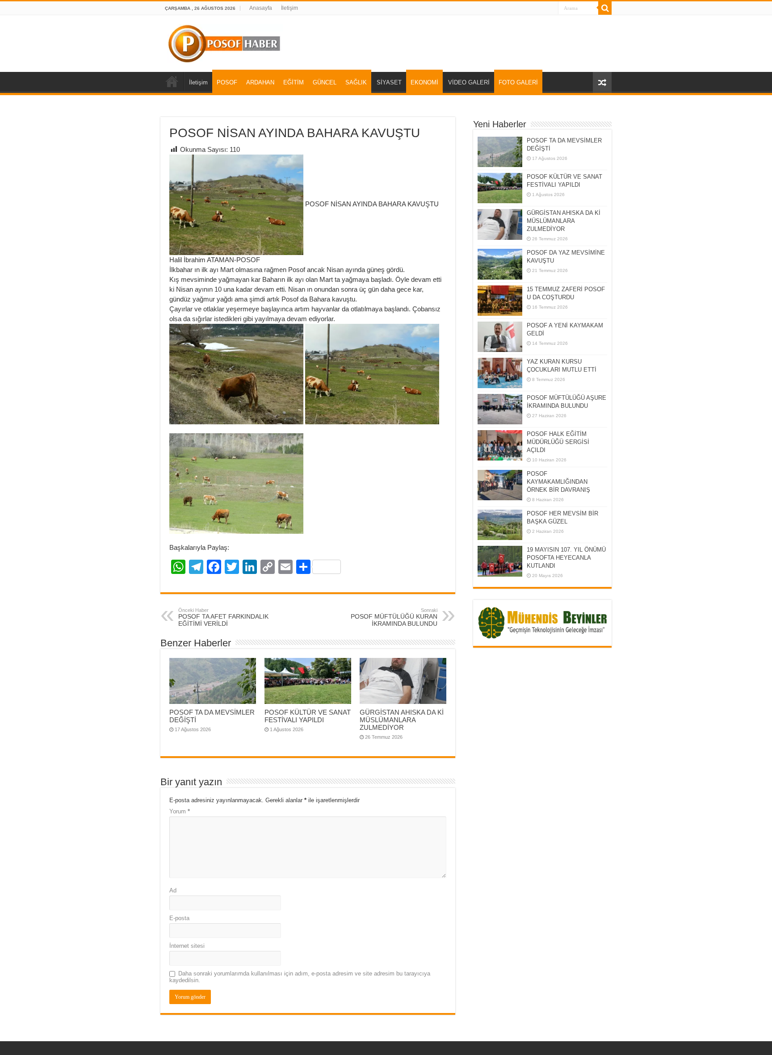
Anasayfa (260, 8)
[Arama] (605, 8)
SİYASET (389, 82)
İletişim (289, 8)
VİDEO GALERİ (469, 82)
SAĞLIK (356, 82)
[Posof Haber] (225, 42)
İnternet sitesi (187, 945)
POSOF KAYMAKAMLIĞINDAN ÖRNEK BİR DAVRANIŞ (558, 481)
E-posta (179, 918)
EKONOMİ (424, 82)
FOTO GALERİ (518, 82)
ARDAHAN (260, 82)
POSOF (227, 82)
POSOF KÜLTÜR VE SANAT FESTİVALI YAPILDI (307, 716)
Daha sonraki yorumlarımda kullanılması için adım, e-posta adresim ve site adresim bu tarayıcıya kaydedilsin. (299, 977)
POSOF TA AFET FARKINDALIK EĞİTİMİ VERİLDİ (223, 617)
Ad (172, 890)
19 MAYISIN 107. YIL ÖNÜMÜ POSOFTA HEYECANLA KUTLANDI (566, 557)
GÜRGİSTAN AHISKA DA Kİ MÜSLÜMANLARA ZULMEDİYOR (402, 719)
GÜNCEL (324, 82)
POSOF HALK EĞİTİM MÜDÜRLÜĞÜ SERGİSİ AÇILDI (558, 442)
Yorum (179, 811)
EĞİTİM (293, 82)
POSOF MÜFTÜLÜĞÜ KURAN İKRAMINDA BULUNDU (394, 617)
